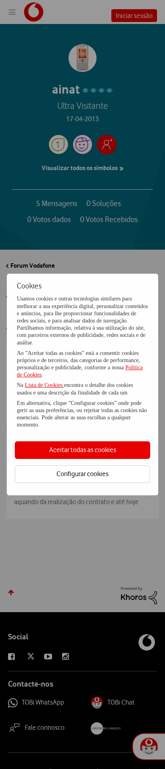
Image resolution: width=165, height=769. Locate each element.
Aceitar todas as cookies (82, 450)
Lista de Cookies (44, 385)
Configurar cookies (82, 474)
